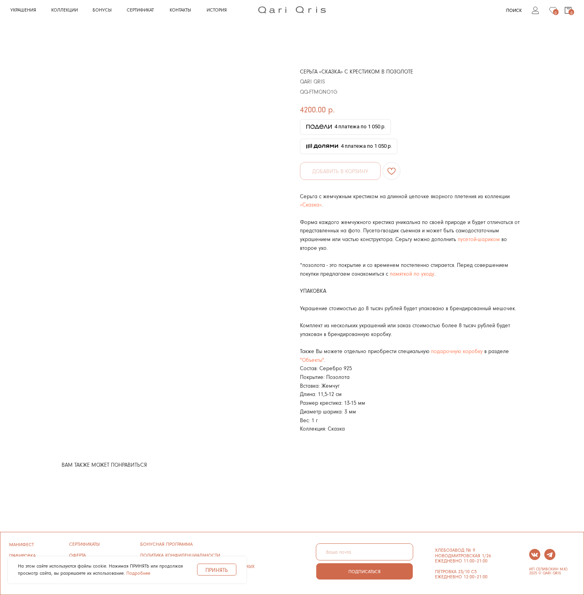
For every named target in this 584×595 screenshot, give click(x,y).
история (217, 10)
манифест (21, 544)
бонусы (102, 10)
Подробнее (138, 573)
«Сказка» (311, 204)
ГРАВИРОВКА (22, 555)
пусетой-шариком (479, 239)
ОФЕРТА (77, 555)
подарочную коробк (455, 351)
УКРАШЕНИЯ (23, 10)
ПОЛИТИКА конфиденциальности (180, 555)
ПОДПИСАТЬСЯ (364, 571)
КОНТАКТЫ (180, 10)
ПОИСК (514, 10)
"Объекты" (312, 359)
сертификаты (84, 544)
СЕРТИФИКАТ (140, 10)
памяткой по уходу (412, 273)
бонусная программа (166, 544)
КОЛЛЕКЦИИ (64, 10)
